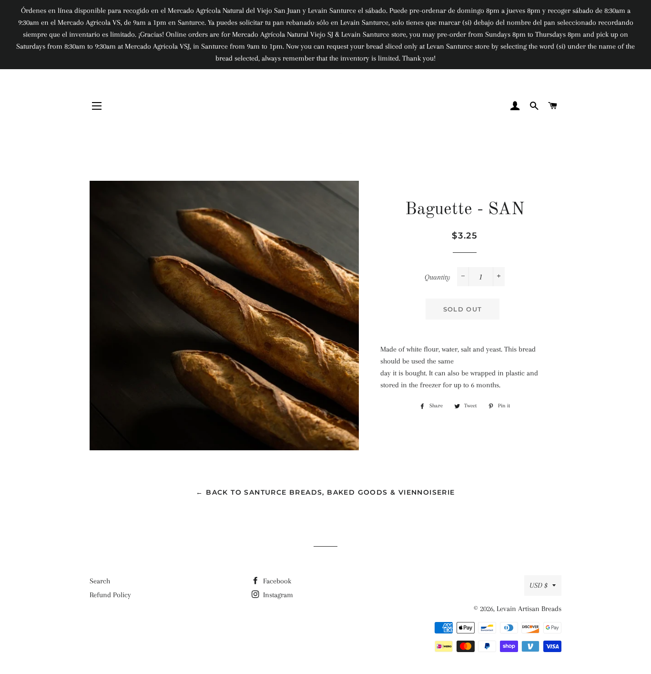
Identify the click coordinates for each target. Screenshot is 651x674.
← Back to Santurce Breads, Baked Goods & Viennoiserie (325, 492)
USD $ (538, 585)
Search (100, 581)
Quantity (437, 277)
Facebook (276, 581)
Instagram (277, 595)
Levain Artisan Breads (529, 608)
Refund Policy (110, 595)
